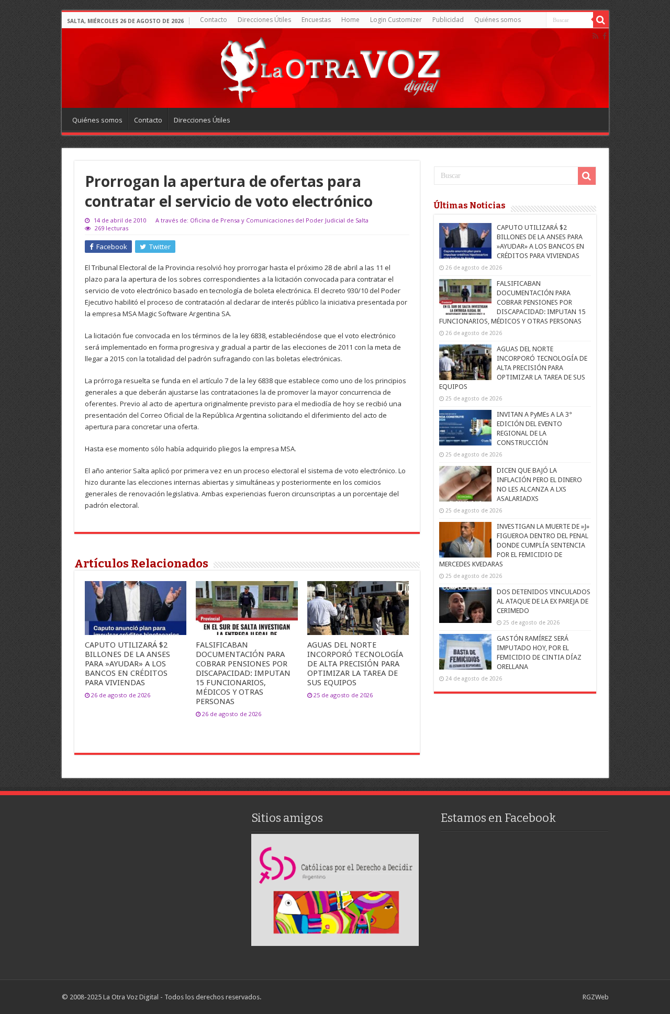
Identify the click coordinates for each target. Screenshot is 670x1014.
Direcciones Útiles (264, 19)
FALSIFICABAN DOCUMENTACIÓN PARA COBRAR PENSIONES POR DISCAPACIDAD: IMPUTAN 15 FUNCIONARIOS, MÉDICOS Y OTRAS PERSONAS (243, 673)
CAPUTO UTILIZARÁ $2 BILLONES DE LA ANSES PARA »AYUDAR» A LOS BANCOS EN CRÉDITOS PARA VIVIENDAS (127, 663)
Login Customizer (396, 19)
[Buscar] (601, 20)
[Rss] (595, 36)
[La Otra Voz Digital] (330, 67)
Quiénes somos (497, 19)
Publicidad (448, 19)
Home (350, 19)
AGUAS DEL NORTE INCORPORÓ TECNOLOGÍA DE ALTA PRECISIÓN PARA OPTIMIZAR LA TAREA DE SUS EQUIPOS (355, 663)
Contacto (213, 19)
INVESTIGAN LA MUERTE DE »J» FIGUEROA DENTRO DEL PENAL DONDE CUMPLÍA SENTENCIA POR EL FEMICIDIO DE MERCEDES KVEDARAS (514, 545)
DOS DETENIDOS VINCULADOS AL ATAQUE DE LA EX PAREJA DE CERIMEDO (543, 601)
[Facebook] (604, 36)
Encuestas (316, 19)
